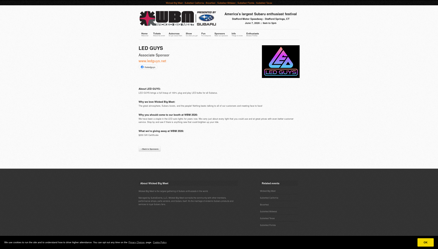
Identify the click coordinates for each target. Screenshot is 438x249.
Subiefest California (194, 2)
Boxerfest (210, 2)
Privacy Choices (136, 242)
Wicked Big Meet (174, 2)
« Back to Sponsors (149, 149)
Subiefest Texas (264, 2)
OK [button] (426, 242)
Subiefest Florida (245, 2)
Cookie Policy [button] (160, 242)
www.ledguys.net (152, 60)
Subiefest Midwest (226, 2)
